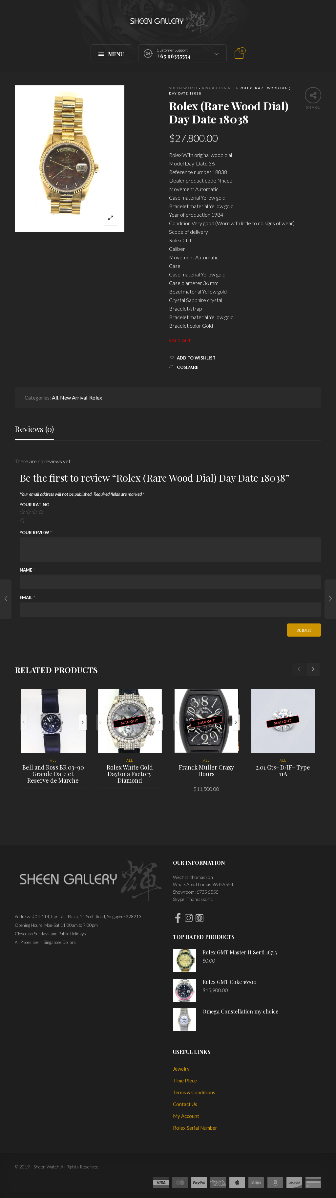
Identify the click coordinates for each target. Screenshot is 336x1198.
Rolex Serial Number (195, 1128)
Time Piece (185, 1080)
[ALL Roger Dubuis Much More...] (5, 599)
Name (27, 570)
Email (27, 597)
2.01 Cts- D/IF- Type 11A (283, 770)
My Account (186, 1116)
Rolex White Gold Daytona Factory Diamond (130, 773)
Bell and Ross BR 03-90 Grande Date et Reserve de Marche (53, 773)
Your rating (34, 504)
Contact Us (185, 1104)
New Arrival (73, 397)
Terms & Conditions (194, 1092)
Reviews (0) (34, 429)
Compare (188, 367)
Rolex (95, 397)
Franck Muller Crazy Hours (206, 770)
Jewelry (181, 1069)
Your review (36, 532)
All (55, 397)
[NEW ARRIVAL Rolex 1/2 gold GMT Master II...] (330, 599)
